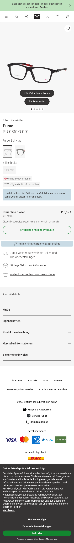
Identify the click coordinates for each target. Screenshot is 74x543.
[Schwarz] (7, 151)
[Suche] (16, 16)
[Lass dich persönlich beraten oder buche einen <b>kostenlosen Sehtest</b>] (37, 5)
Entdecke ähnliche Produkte (37, 229)
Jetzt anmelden (49, 193)
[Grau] (20, 151)
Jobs (45, 380)
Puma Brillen (17, 120)
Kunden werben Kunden (53, 389)
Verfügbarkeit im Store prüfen (23, 184)
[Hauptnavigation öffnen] (6, 16)
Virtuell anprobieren (39, 93)
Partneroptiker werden (20, 389)
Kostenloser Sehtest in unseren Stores (32, 274)
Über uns (17, 380)
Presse (58, 380)
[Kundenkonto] (47, 16)
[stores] (26, 16)
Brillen (5, 120)
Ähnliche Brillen (37, 101)
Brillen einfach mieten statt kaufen (39, 244)
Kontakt (32, 380)
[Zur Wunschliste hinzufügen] (67, 28)
